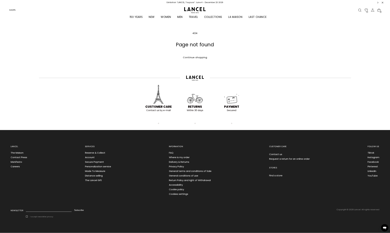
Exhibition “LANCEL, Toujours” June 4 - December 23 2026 (195, 2)
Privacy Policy (176, 166)
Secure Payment (94, 161)
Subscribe (79, 210)
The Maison (17, 152)
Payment (231, 106)
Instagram (373, 157)
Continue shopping (195, 57)
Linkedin (372, 171)
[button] (378, 2)
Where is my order (179, 157)
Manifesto (16, 161)
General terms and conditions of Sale (190, 171)
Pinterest (373, 166)
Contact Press (19, 157)
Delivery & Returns (179, 161)
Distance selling (94, 175)
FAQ (171, 152)
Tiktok (371, 152)
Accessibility (176, 184)
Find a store (275, 175)
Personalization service (98, 166)
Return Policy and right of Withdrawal (190, 180)
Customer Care (158, 106)
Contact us (275, 154)
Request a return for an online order (289, 158)
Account (90, 157)
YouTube (373, 175)
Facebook (373, 161)
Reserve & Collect (95, 152)
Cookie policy (176, 189)
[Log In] (373, 10)
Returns (195, 106)
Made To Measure (95, 171)
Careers (15, 166)
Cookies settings (178, 194)
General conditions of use (183, 175)
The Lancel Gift (93, 180)
